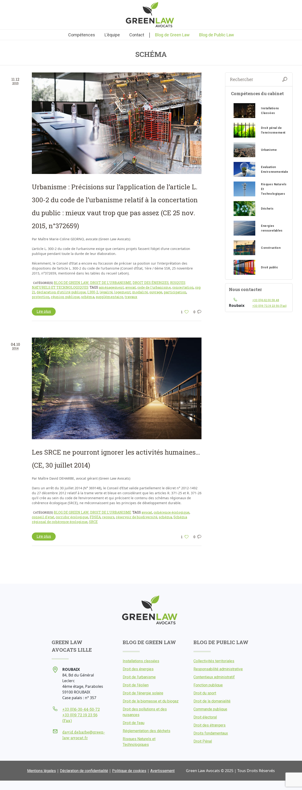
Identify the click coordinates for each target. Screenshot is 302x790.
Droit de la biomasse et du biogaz (151, 701)
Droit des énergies (151, 282)
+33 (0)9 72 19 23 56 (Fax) (269, 306)
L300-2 (92, 292)
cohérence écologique (171, 512)
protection (41, 297)
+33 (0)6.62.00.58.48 (265, 300)
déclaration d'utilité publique (61, 292)
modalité (140, 292)
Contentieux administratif (214, 677)
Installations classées (141, 661)
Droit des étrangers (209, 725)
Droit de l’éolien (136, 685)
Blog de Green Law (71, 282)
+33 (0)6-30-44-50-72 (81, 709)
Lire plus (44, 311)
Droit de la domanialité (212, 701)
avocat (130, 287)
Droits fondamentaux (210, 733)
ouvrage (155, 292)
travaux (131, 297)
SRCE (93, 522)
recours (108, 517)
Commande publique (210, 709)
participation (175, 292)
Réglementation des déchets (146, 731)
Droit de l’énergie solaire (143, 693)
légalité (106, 292)
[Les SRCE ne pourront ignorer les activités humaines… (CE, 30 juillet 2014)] (116, 388)
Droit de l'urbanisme (110, 282)
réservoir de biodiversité (136, 517)
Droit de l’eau (133, 723)
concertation (183, 287)
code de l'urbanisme (154, 287)
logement (122, 292)
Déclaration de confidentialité (84, 771)
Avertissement (162, 771)
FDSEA (95, 517)
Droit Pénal (202, 741)
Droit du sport (204, 693)
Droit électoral (205, 717)
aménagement (111, 287)
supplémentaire (109, 297)
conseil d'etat (43, 517)
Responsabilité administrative (218, 669)
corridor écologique (72, 517)
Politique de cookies (129, 771)
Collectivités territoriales (213, 661)
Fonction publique (208, 685)
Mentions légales (41, 771)
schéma (87, 297)
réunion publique (65, 297)
